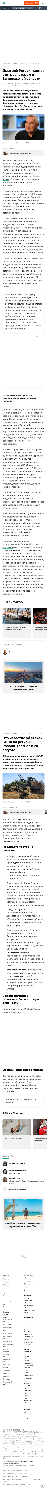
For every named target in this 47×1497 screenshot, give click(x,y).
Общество (6, 1285)
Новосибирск (7, 1327)
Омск (4, 1330)
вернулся (10, 590)
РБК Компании (27, 1389)
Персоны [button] (20, 644)
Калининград (7, 1341)
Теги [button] (12, 644)
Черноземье (7, 1370)
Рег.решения (27, 1375)
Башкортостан (8, 1333)
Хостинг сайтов (26, 1371)
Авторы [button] (6, 644)
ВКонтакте (27, 1281)
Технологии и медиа (7, 1292)
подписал (10, 322)
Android (26, 1416)
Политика (6, 1279)
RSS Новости (28, 1321)
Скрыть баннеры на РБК (28, 1300)
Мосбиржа (24, 1461)
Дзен (25, 1290)
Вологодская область (7, 1337)
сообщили (35, 267)
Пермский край (6, 1355)
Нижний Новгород (6, 1350)
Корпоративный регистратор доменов (27, 1365)
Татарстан (6, 1364)
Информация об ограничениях (15, 1470)
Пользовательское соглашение (15, 1476)
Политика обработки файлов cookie (17, 1484)
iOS (25, 1413)
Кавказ (5, 1373)
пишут (6, 178)
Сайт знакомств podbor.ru (27, 1383)
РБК (4, 391)
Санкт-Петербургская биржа (18, 1462)
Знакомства (27, 1378)
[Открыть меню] (42, 3)
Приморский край (7, 1383)
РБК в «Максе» (13, 602)
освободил (38, 513)
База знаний (7, 1302)
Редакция (27, 1339)
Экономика (6, 1282)
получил (7, 581)
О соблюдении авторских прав (15, 1473)
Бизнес (5, 1288)
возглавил (8, 546)
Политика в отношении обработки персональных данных (22, 1480)
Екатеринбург (8, 1324)
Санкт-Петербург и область (7, 1319)
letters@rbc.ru (35, 1453)
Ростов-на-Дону (6, 1360)
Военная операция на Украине (14, 63)
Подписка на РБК (28, 1306)
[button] (17, 623)
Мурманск (6, 1379)
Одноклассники (29, 1284)
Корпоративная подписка (29, 1311)
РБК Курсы (26, 1394)
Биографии (6, 1299)
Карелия (6, 1376)
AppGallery (27, 1419)
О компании (27, 1330)
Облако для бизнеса (26, 1358)
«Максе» (9, 1102)
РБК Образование (7, 1306)
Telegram (27, 1287)
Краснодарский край (8, 1345)
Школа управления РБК (27, 1400)
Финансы (6, 1296)
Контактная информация (27, 1335)
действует (10, 309)
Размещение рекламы (27, 1343)
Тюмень (5, 1367)
